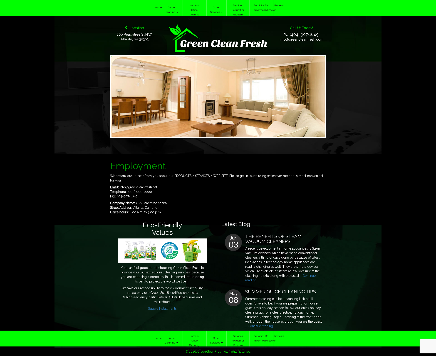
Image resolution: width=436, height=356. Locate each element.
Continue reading (260, 326)
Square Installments (162, 308)
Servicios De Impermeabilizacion (263, 8)
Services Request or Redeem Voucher (238, 12)
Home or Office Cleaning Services (194, 12)
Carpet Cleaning (170, 10)
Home (158, 7)
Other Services (215, 10)
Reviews (278, 5)
